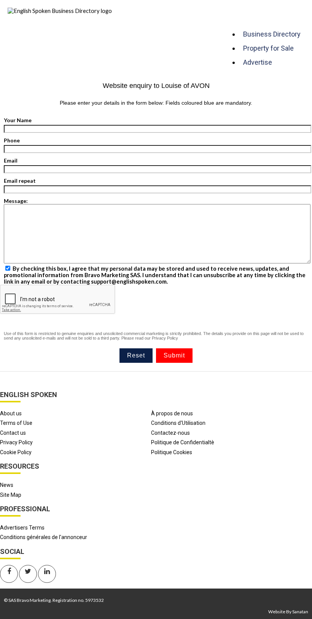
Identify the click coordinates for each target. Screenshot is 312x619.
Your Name (18, 120)
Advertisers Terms (22, 528)
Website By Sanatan (288, 611)
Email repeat (20, 180)
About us (11, 413)
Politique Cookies (171, 452)
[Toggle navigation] (231, 19)
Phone (12, 140)
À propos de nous (172, 413)
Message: (16, 201)
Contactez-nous (170, 433)
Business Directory (272, 34)
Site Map (10, 495)
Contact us (13, 433)
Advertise (257, 62)
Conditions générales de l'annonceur (43, 537)
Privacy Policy (165, 338)
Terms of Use (16, 423)
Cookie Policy (16, 452)
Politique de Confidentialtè (182, 442)
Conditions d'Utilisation (178, 423)
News (6, 485)
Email (11, 160)
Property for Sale (268, 48)
